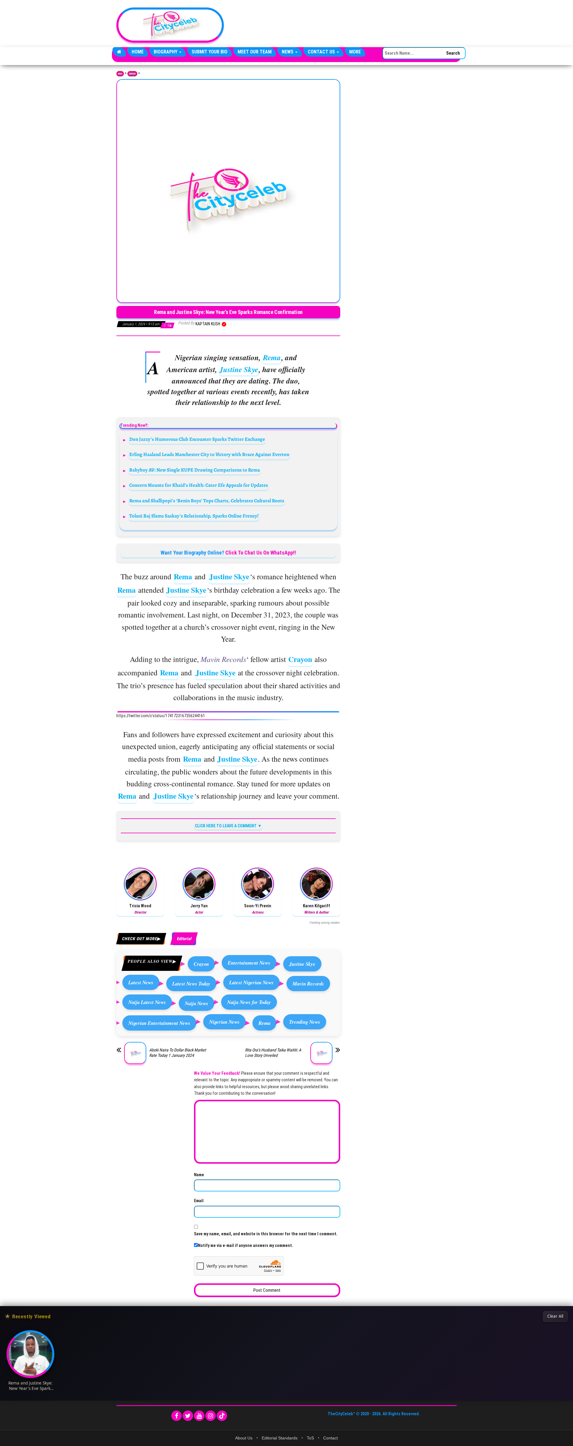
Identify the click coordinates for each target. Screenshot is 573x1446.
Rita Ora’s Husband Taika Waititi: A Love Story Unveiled (273, 1053)
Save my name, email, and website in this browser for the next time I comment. (266, 1233)
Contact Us (322, 52)
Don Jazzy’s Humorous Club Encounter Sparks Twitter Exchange (197, 439)
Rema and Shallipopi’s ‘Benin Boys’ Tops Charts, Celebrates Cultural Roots (206, 500)
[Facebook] (176, 1415)
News (288, 52)
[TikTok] (222, 1415)
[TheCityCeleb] (119, 52)
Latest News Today (191, 983)
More (355, 52)
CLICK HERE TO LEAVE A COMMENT (226, 825)
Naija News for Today (249, 1002)
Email (199, 1200)
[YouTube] (199, 1415)
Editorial (132, 74)
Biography (166, 52)
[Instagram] (210, 1415)
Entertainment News (249, 962)
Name (199, 1174)
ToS (310, 1438)
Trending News (304, 1021)
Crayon (300, 659)
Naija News (196, 1003)
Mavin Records (308, 983)
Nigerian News (224, 1021)
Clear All (555, 1316)
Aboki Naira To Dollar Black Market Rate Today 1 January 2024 (177, 1053)
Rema (272, 357)
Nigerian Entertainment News (159, 1023)
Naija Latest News (147, 1002)
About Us (243, 1438)
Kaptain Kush (208, 323)
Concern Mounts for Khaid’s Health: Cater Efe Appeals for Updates (198, 485)
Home (138, 52)
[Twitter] (188, 1415)
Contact (330, 1438)
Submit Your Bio (209, 52)
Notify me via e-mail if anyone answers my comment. (245, 1245)
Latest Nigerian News (251, 982)
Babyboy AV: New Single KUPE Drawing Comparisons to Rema (194, 469)
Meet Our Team (255, 52)
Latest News (140, 982)
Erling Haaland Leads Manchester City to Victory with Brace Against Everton (209, 454)
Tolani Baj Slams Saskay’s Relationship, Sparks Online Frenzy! (194, 515)
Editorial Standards (280, 1438)
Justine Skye (238, 369)
